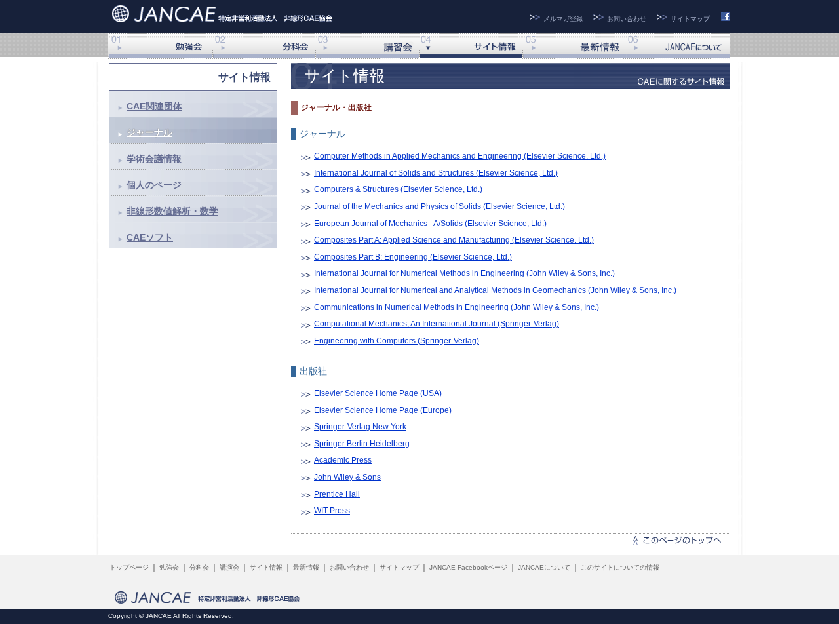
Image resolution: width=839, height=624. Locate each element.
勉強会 (169, 567)
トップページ (129, 567)
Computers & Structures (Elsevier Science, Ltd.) (398, 189)
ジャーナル (149, 132)
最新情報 (574, 46)
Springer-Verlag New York (360, 426)
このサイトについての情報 (620, 567)
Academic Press (343, 460)
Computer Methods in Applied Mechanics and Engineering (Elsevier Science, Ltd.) (460, 156)
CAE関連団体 (154, 106)
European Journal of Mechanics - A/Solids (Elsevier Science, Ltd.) (430, 223)
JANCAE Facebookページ (468, 567)
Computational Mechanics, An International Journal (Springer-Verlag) (436, 323)
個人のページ (154, 185)
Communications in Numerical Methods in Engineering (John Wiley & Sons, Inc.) (456, 307)
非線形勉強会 (160, 46)
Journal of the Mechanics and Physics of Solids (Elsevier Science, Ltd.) (439, 206)
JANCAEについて (678, 46)
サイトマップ (690, 18)
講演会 (367, 46)
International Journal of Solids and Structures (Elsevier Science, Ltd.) (436, 173)
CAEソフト (150, 237)
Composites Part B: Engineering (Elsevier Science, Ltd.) (413, 257)
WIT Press (332, 510)
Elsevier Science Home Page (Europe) (383, 410)
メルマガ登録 (563, 18)
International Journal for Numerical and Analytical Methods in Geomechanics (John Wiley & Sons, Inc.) (495, 290)
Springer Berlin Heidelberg (362, 443)
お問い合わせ (626, 18)
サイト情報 (470, 46)
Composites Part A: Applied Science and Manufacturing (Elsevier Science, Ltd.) (454, 239)
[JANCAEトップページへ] (224, 12)
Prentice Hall (337, 494)
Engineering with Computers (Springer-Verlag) (396, 340)
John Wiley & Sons (347, 477)
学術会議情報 (154, 158)
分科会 (263, 46)
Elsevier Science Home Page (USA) (378, 393)
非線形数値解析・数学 (172, 211)
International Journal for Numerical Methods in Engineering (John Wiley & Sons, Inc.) (464, 273)
